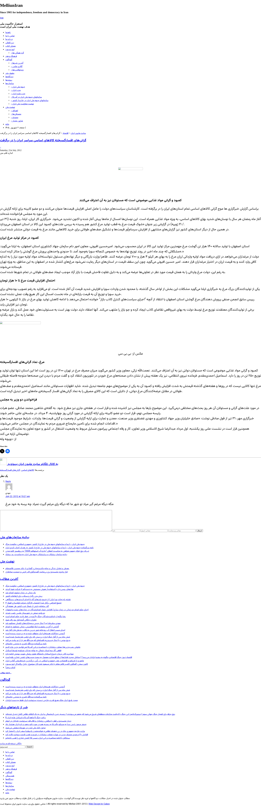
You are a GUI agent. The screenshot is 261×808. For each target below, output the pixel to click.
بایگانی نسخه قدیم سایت (11, 743)
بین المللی (9, 42)
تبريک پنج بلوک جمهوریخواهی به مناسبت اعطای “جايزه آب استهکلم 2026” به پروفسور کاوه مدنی (47, 551)
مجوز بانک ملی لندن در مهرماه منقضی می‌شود (25, 728)
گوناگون (8, 59)
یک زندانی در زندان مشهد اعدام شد (20, 593)
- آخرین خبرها (17, 63)
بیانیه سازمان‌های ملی (14, 537)
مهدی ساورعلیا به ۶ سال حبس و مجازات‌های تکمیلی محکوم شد (32, 623)
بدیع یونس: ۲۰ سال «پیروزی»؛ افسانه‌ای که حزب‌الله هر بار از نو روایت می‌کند (37, 640)
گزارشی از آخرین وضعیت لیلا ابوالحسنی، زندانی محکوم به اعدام (32, 627)
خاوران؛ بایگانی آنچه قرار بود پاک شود (21, 620)
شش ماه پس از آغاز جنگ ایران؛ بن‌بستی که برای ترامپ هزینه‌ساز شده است (37, 637)
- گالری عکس (16, 66)
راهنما (8, 32)
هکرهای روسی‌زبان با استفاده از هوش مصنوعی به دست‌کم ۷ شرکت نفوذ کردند (39, 589)
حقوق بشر (9, 73)
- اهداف (14, 111)
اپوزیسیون (9, 49)
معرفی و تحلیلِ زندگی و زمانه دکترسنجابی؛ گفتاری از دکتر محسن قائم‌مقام (37, 568)
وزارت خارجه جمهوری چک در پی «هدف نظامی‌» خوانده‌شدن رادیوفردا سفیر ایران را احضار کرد (45, 731)
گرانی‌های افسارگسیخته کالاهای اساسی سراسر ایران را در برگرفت (43, 140)
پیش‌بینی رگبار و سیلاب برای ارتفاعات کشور (23, 596)
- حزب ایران (16, 90)
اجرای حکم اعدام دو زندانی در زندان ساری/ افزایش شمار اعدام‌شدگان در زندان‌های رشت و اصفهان (46, 610)
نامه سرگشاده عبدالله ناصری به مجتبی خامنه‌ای (25, 644)
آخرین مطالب (9, 579)
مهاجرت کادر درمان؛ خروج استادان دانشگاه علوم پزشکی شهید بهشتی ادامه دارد (39, 654)
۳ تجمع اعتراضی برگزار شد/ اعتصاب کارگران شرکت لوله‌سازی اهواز (33, 603)
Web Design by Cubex (99, 804)
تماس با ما (10, 36)
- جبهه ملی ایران (18, 87)
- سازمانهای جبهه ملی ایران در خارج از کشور (29, 100)
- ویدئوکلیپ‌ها (17, 70)
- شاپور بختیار (17, 121)
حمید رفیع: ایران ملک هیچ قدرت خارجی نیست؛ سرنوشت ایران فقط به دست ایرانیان (41, 700)
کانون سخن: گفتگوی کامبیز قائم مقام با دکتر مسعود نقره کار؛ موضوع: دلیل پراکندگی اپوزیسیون (46, 664)
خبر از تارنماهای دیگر (14, 707)
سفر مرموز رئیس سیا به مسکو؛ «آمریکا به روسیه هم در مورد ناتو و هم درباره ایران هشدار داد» (45, 724)
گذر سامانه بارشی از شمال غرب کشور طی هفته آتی (27, 606)
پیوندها (8, 80)
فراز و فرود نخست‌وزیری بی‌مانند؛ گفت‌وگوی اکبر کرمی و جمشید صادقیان (36, 572)
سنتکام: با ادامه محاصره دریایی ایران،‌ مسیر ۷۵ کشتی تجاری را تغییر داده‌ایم (37, 738)
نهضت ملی (10, 107)
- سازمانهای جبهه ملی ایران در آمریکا (26, 97)
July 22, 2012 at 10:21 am (17, 496)
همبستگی (9, 776)
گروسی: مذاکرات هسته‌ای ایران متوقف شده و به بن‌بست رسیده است (35, 633)
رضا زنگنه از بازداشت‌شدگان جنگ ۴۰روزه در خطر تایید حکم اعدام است (35, 616)
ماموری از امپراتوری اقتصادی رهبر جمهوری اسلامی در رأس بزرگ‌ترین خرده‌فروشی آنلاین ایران (44, 661)
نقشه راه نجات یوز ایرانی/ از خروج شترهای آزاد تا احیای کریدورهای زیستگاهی (38, 599)
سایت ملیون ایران (78, 133)
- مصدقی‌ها (16, 114)
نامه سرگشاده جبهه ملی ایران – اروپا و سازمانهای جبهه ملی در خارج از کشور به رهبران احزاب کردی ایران (49, 548)
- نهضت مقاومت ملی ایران (22, 104)
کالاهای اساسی (27, 470)
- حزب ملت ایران (18, 94)
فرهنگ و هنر (11, 56)
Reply (8, 481)
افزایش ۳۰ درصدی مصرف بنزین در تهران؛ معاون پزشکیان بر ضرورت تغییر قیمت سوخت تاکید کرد (46, 734)
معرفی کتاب (10, 46)
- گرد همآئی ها (17, 53)
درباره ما (9, 39)
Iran (2, 18)
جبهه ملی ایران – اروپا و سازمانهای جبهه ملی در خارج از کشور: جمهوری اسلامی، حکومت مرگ (45, 544)
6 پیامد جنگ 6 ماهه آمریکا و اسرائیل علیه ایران (25, 717)
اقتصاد (65, 133)
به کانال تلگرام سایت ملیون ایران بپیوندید (32, 464)
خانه (7, 124)
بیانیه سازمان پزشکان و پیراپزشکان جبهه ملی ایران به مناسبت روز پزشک (36, 554)
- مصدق (14, 117)
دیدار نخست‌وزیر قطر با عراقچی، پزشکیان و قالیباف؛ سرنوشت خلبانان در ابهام (38, 721)
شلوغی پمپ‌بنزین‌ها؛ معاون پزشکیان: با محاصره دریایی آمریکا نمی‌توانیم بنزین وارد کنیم (42, 647)
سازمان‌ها (9, 83)
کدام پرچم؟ (10, 667)
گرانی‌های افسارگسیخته (10, 470)
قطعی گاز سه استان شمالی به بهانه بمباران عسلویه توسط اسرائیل (33, 650)
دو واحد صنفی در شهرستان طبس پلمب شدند (25, 613)
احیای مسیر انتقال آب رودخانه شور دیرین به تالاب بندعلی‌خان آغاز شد (35, 630)
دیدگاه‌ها (9, 77)
